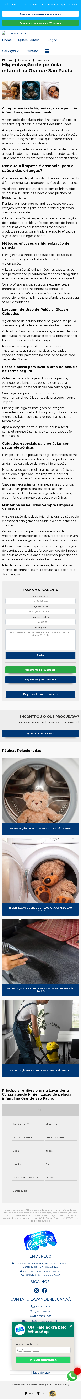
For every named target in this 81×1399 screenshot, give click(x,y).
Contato (32, 51)
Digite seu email (40, 606)
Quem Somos (29, 40)
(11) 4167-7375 (42, 1306)
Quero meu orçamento (40, 733)
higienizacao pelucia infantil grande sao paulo (44, 60)
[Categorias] (47, 51)
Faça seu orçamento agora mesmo (40, 14)
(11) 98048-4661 (41, 1311)
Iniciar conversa (43, 1359)
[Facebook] (44, 1290)
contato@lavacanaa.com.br (42, 1320)
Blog (49, 40)
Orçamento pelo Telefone (40, 679)
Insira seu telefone (28, 1344)
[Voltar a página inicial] (40, 33)
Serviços (9, 51)
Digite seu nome (40, 596)
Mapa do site (40, 1372)
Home (7, 40)
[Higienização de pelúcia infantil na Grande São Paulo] (11, 90)
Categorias (24, 60)
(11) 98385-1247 (42, 1316)
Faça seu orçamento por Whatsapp (40, 23)
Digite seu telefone (40, 617)
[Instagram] (36, 1290)
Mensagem (40, 627)
